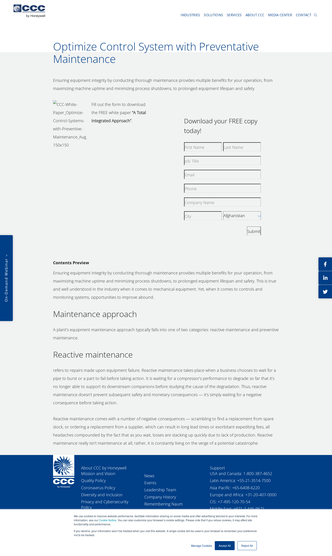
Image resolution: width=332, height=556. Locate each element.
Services (234, 15)
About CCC (254, 15)
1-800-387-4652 (257, 473)
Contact (303, 15)
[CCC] (63, 471)
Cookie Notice (107, 520)
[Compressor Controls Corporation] (29, 11)
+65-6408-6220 (246, 487)
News (149, 475)
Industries (190, 15)
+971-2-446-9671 (248, 508)
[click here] (325, 264)
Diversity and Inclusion (102, 494)
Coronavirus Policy (98, 487)
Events (150, 482)
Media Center (280, 15)
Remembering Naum (163, 504)
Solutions (213, 15)
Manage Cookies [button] (201, 545)
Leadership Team (160, 489)
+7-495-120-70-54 (234, 501)
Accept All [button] (225, 545)
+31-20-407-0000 (260, 494)
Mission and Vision (98, 473)
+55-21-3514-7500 (254, 480)
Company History (160, 497)
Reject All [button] (247, 545)
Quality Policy (93, 480)
